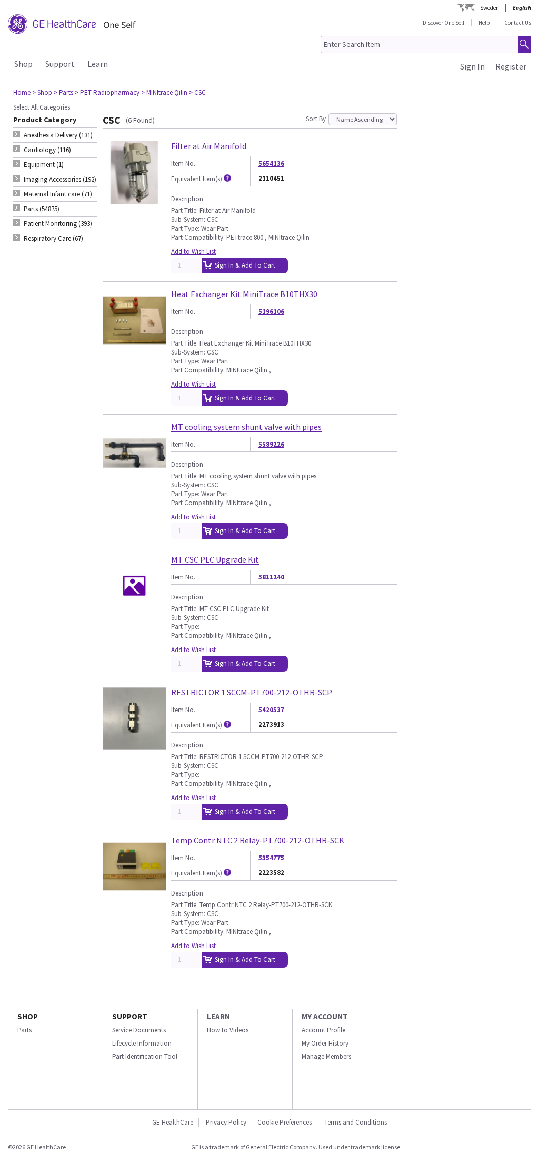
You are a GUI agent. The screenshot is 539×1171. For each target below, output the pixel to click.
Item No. (183, 163)
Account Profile (323, 1030)
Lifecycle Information (142, 1043)
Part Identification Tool (144, 1056)
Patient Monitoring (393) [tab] (58, 223)
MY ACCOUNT (325, 1016)
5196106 (271, 311)
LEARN (218, 1016)
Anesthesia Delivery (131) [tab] (58, 135)
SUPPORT (129, 1016)
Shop (23, 63)
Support (60, 63)
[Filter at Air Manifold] (134, 199)
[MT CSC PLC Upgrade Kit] (134, 612)
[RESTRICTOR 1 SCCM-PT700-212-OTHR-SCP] (134, 745)
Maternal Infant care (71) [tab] (58, 194)
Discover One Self (443, 22)
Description (187, 198)
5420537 (271, 709)
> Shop (42, 92)
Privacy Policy (225, 1122)
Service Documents (139, 1030)
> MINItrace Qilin (164, 92)
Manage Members (326, 1056)
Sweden (489, 8)
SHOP (27, 1016)
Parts (24, 1030)
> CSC (197, 92)
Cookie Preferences (284, 1122)
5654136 (271, 163)
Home (22, 92)
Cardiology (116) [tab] (47, 149)
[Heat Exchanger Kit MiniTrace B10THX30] (134, 347)
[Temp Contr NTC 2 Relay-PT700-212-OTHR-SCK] (134, 893)
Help (484, 22)
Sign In (472, 66)
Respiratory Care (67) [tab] (53, 238)
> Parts (63, 92)
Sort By (316, 118)
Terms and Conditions (355, 1122)
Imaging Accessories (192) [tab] (60, 179)
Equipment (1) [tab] (44, 164)
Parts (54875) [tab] (41, 208)
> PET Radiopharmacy (107, 92)
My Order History (325, 1043)
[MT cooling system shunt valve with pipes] (134, 480)
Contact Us (517, 22)
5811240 (271, 577)
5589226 (271, 444)
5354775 (271, 857)
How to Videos (227, 1030)
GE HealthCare (172, 1122)
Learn (97, 63)
